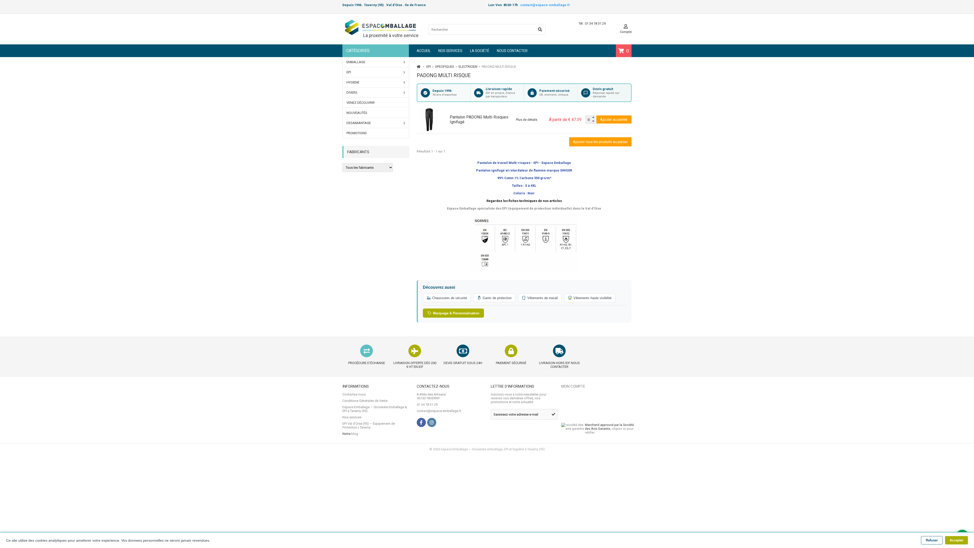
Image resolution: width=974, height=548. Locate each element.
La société (479, 51)
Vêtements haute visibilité (592, 298)
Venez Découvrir (360, 103)
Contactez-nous (354, 394)
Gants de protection (497, 298)
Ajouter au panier (614, 119)
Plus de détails (526, 120)
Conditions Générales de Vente (365, 401)
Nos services (450, 51)
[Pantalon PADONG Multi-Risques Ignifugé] (433, 119)
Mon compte (573, 386)
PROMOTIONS (356, 133)
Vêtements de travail (542, 298)
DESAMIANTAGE (358, 123)
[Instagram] (431, 422)
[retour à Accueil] (419, 66)
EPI (348, 72)
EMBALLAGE (355, 62)
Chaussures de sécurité (449, 298)
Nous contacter (512, 51)
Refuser (932, 540)
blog (354, 434)
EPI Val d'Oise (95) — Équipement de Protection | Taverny (368, 425)
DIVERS (351, 92)
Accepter (956, 540)
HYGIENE (352, 82)
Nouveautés (356, 113)
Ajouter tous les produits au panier (600, 142)
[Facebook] (421, 422)
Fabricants (358, 152)
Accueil (424, 51)
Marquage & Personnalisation (456, 313)
